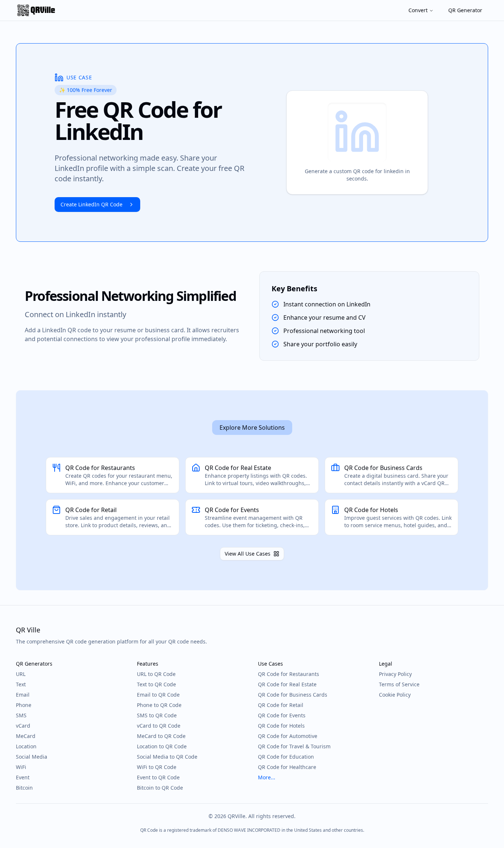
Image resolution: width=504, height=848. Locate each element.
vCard (23, 725)
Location (26, 746)
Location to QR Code (162, 746)
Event (23, 777)
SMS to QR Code (157, 715)
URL (20, 673)
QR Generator (465, 10)
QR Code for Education (286, 756)
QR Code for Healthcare (287, 766)
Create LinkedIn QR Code (91, 204)
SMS (21, 715)
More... (266, 777)
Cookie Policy (395, 694)
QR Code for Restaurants (288, 673)
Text (21, 684)
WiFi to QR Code (156, 766)
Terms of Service (399, 684)
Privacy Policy (395, 673)
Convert (418, 10)
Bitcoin (24, 787)
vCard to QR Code (158, 725)
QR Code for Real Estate (287, 684)
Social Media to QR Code (167, 756)
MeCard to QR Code (161, 735)
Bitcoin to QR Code (160, 787)
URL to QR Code (156, 673)
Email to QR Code (158, 694)
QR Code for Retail (280, 704)
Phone (23, 704)
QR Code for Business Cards (292, 694)
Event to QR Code (158, 777)
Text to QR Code (156, 684)
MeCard (25, 735)
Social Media (31, 756)
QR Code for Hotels (281, 725)
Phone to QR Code (159, 704)
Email (23, 694)
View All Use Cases (247, 553)
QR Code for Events (281, 715)
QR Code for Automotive (287, 735)
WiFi (21, 766)
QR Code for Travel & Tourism (294, 746)
